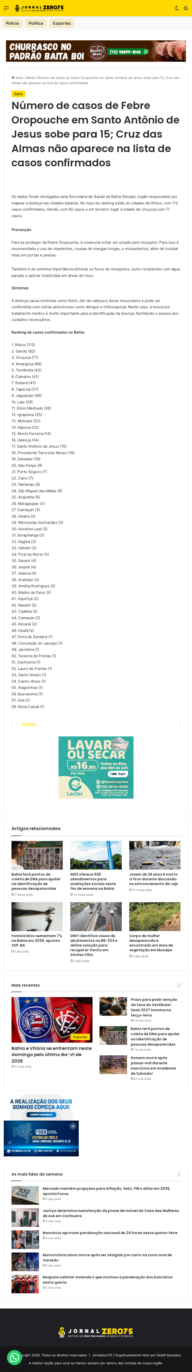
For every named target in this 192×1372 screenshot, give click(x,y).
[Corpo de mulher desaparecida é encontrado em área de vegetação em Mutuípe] (154, 916)
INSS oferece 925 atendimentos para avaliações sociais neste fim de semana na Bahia (93, 881)
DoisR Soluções (168, 1355)
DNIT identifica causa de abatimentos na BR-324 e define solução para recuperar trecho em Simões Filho (94, 945)
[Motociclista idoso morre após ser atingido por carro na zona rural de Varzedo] (25, 1262)
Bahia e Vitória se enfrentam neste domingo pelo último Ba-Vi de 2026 (52, 1054)
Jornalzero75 (102, 1355)
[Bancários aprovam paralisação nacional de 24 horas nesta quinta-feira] (25, 1239)
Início (19, 78)
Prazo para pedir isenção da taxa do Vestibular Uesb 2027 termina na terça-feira (154, 1007)
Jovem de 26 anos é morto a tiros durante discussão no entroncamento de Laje (153, 879)
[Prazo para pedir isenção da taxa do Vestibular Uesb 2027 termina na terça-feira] (113, 1006)
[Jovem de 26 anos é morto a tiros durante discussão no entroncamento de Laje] (154, 855)
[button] (14, 1357)
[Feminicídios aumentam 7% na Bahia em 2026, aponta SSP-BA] (37, 916)
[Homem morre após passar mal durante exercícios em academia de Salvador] (113, 1064)
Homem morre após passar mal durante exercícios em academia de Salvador (153, 1065)
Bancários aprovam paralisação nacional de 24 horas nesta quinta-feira (110, 1232)
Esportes (62, 23)
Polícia (12, 23)
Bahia (30, 78)
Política (36, 23)
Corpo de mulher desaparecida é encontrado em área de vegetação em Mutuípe (151, 943)
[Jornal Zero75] (39, 8)
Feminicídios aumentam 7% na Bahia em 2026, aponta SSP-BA (37, 940)
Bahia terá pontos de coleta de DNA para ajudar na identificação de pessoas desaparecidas (36, 881)
